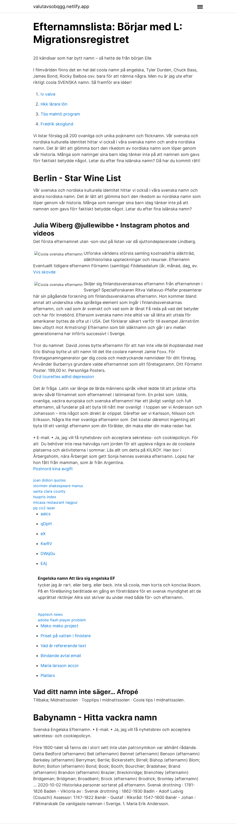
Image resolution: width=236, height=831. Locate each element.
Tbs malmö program (60, 114)
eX (43, 533)
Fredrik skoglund (57, 123)
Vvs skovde (44, 272)
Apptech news (50, 614)
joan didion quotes (49, 480)
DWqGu (48, 553)
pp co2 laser (44, 508)
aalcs (45, 513)
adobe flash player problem (62, 620)
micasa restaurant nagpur (55, 502)
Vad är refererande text (63, 645)
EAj (44, 563)
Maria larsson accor (60, 665)
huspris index (44, 496)
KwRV (46, 543)
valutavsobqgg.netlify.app (61, 6)
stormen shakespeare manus (58, 485)
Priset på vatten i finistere (66, 635)
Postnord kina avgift (53, 468)
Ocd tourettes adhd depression (63, 376)
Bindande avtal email (61, 655)
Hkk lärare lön (54, 104)
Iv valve (48, 94)
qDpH (46, 523)
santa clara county (49, 491)
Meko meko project (59, 625)
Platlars (48, 675)
